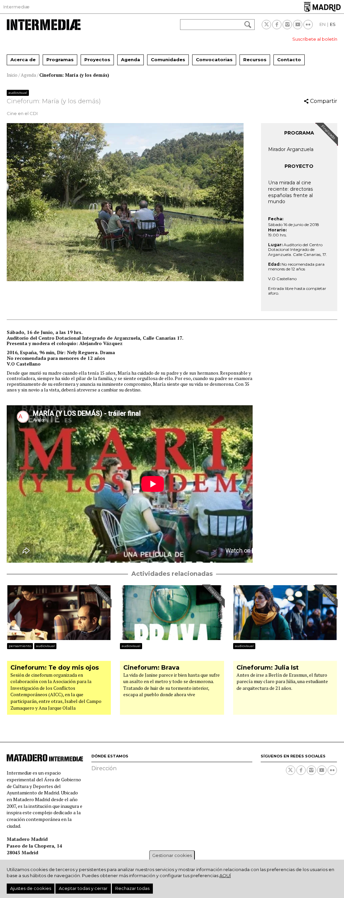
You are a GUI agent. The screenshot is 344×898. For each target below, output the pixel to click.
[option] (130, 202)
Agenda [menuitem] (130, 59)
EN (322, 24)
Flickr (308, 24)
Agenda (28, 75)
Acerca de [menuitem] (23, 59)
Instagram (287, 24)
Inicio (12, 75)
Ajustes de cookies (30, 888)
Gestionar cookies (172, 855)
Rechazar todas (132, 888)
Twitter (266, 24)
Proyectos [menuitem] (97, 59)
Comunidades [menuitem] (168, 59)
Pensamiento (20, 646)
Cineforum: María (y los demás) (74, 75)
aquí (225, 875)
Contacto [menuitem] (289, 59)
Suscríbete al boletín (314, 39)
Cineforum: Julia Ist (267, 667)
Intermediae (44, 24)
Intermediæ (16, 6)
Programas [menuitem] (60, 59)
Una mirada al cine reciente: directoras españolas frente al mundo (290, 192)
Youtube (297, 24)
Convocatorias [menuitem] (214, 59)
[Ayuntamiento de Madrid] (322, 6)
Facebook (277, 24)
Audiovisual (17, 92)
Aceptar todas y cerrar (83, 888)
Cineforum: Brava (151, 667)
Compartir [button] (323, 101)
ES (333, 24)
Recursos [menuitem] (254, 59)
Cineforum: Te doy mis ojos (54, 667)
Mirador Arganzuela (290, 149)
